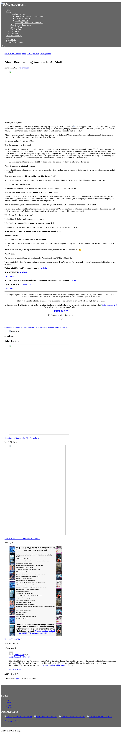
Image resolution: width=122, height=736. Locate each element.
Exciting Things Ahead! (14, 639)
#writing (51, 327)
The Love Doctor (17, 29)
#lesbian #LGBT (35, 327)
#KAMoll (25, 327)
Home (8, 10)
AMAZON (22, 272)
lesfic (24, 54)
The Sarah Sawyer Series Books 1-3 (29, 23)
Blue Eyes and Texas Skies (20, 25)
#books (7, 327)
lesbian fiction (15, 54)
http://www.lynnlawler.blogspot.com (53, 665)
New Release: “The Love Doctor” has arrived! (22, 539)
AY (66, 311)
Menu (3, 46)
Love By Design (16, 27)
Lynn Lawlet (19, 655)
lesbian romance (61, 327)
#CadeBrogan (15, 327)
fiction (7, 54)
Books (8, 12)
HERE (73, 280)
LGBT (29, 54)
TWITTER (9, 276)
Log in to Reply (15, 669)
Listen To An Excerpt (14, 36)
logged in (17, 678)
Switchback (14, 31)
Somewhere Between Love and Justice (29, 16)
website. (44, 268)
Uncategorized (45, 54)
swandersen (24, 68)
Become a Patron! (13, 721)
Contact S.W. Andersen (14, 42)
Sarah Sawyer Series (18, 14)
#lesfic (45, 327)
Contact (9, 707)
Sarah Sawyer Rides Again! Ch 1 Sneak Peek (22, 438)
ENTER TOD (59, 311)
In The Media (11, 40)
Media (8, 705)
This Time (14, 33)
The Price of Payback (23, 18)
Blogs (8, 38)
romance (36, 54)
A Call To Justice (21, 21)
